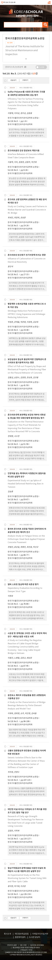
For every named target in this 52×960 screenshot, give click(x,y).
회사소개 (7, 934)
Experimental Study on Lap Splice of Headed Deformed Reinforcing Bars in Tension (25, 483)
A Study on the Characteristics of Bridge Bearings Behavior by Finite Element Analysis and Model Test (26, 705)
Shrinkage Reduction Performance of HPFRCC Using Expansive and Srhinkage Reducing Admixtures (26, 314)
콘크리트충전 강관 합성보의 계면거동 (24, 150)
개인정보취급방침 (22, 934)
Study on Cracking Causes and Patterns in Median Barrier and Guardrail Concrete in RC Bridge (27, 209)
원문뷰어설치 (20, 937)
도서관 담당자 (34, 937)
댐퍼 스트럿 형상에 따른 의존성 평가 (23, 584)
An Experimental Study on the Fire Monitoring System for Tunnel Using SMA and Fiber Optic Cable (27, 878)
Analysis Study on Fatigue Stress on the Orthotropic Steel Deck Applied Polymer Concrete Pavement (26, 539)
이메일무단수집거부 (40, 934)
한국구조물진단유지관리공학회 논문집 (23, 118)
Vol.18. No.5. (13, 121)
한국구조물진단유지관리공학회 (20, 124)
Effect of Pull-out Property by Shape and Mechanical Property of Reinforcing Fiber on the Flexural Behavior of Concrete (27, 369)
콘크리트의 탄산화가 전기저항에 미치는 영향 (27, 255)
